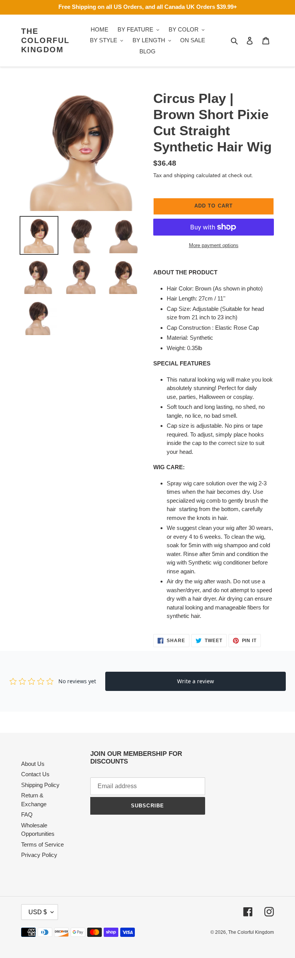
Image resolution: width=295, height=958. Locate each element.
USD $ (37, 912)
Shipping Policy (40, 785)
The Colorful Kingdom (45, 40)
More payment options (214, 245)
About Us (33, 763)
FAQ (27, 814)
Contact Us (35, 774)
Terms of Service (42, 844)
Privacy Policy (39, 855)
